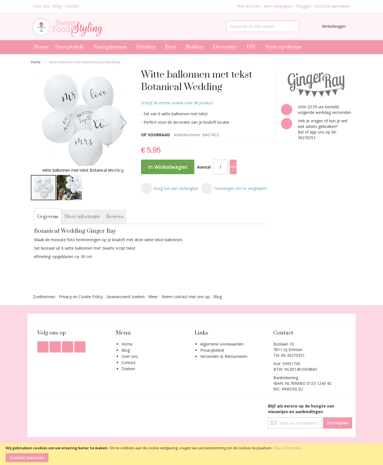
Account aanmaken (332, 6)
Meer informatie (287, 447)
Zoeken (128, 368)
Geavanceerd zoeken (126, 296)
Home (36, 62)
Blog (57, 6)
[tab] (47, 217)
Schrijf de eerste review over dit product (177, 102)
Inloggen (304, 6)
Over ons (41, 6)
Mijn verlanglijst (278, 6)
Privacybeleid (212, 350)
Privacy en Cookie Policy (81, 296)
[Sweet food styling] (66, 26)
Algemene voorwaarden (222, 344)
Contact (72, 6)
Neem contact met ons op (185, 296)
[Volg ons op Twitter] (56, 345)
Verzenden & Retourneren (223, 356)
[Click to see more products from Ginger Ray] (316, 84)
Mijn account (248, 6)
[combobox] (262, 26)
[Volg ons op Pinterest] (80, 345)
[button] (123, 122)
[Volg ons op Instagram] (68, 345)
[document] (191, 454)
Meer (153, 296)
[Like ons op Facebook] (43, 345)
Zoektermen (44, 296)
